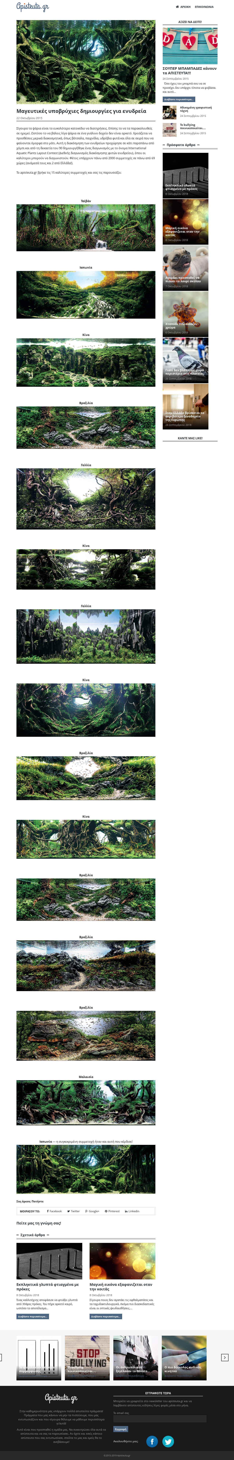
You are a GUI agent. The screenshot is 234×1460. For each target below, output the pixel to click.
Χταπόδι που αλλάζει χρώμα (181, 325)
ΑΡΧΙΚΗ (185, 7)
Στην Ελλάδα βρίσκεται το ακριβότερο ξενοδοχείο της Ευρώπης (184, 416)
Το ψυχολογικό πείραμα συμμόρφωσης (36, 1369)
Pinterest (114, 1211)
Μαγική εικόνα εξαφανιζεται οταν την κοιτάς (121, 1286)
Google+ (94, 1211)
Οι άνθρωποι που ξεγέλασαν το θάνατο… (133, 1369)
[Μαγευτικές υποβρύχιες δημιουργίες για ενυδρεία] (85, 227)
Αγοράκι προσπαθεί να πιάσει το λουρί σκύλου (183, 279)
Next (225, 1357)
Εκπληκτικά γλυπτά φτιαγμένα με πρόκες (47, 1286)
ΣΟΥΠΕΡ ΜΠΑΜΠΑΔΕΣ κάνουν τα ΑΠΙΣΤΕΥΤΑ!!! (190, 70)
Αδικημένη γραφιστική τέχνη (196, 109)
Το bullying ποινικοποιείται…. (193, 126)
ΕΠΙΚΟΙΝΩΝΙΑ (204, 7)
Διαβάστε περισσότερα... (32, 1316)
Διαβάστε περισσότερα (35, 1375)
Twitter (75, 1211)
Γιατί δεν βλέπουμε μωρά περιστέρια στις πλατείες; (185, 372)
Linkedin (134, 1211)
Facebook (56, 1211)
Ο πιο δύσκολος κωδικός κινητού (183, 1369)
